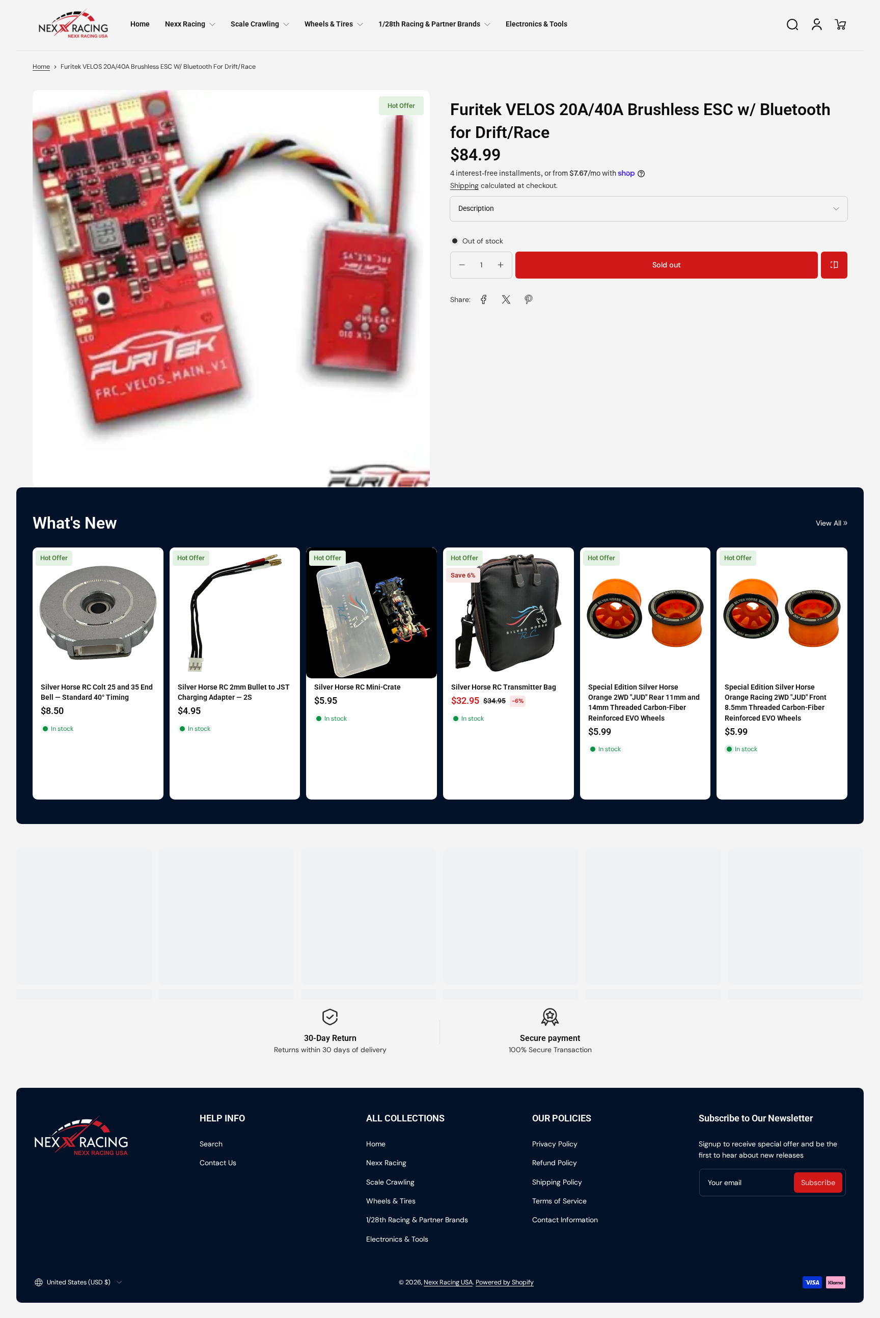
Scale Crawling (390, 1182)
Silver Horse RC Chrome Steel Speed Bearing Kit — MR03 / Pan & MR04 (780, 702)
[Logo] (73, 24)
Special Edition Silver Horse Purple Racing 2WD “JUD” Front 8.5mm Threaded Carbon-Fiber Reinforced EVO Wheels (233, 707)
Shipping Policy (557, 1182)
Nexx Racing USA (448, 1282)
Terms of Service (559, 1200)
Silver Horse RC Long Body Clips (640, 692)
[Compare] (834, 265)
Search (211, 1143)
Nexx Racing (386, 1162)
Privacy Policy (555, 1143)
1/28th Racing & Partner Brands (417, 1219)
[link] (484, 299)
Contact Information (565, 1219)
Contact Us (218, 1162)
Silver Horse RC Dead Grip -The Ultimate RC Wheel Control (91, 692)
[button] (792, 24)
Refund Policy (554, 1162)
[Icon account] (817, 24)
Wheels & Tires (391, 1200)
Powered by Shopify (505, 1282)
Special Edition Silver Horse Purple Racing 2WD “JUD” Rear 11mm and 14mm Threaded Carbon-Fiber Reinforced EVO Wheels (370, 707)
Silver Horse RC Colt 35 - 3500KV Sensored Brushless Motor (504, 697)
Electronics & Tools (397, 1239)
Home (41, 67)
